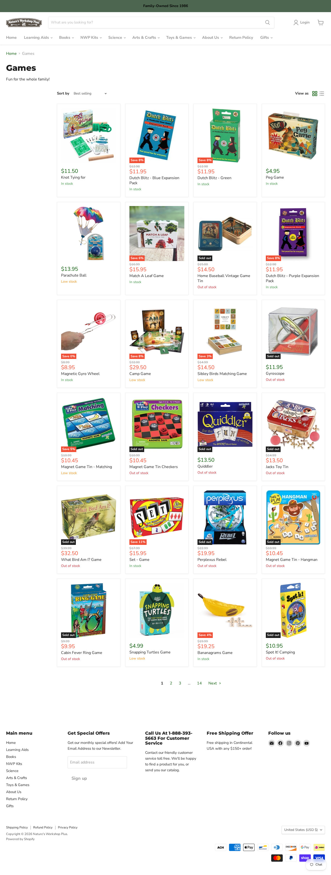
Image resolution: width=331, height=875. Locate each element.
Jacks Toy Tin (277, 466)
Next (213, 683)
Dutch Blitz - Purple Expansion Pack (292, 278)
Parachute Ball (74, 275)
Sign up (79, 778)
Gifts (265, 37)
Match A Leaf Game (146, 275)
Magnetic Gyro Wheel (80, 373)
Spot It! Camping (280, 652)
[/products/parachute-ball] (88, 233)
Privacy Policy (68, 827)
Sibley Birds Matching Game (222, 373)
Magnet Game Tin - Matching (86, 466)
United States (301, 829)
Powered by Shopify (20, 839)
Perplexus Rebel (212, 559)
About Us (211, 37)
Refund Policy (43, 827)
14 (199, 683)
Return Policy (241, 37)
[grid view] (314, 93)
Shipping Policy (17, 827)
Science (115, 37)
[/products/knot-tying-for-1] (88, 135)
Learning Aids (37, 37)
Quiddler (205, 466)
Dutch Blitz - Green (214, 178)
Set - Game (139, 559)
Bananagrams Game (215, 652)
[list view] (321, 93)
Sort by (63, 93)
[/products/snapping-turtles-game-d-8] (157, 610)
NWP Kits (89, 37)
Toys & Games (179, 37)
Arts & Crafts (144, 37)
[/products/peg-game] (293, 135)
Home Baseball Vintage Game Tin (223, 278)
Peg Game (275, 177)
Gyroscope (275, 373)
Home (11, 37)
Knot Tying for (73, 177)
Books (65, 37)
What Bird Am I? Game (81, 559)
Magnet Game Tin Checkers (153, 466)
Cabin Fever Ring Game (81, 652)
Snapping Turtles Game (150, 652)
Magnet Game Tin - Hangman (291, 559)
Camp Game (140, 373)
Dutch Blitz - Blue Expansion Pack (154, 180)
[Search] (267, 22)
